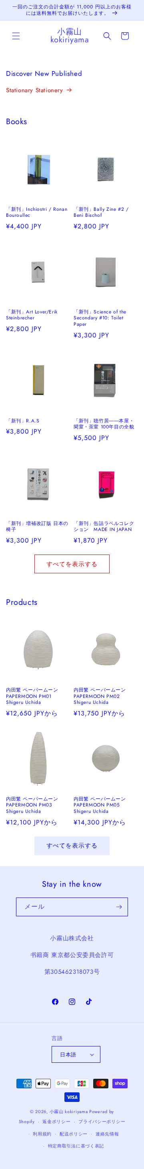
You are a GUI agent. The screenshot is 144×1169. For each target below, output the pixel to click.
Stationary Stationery (34, 90)
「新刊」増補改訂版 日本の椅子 (37, 527)
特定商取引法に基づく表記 (76, 1146)
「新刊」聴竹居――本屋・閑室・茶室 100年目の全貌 (104, 424)
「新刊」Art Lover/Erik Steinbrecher (32, 315)
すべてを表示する (72, 564)
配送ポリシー (74, 1134)
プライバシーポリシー (101, 1121)
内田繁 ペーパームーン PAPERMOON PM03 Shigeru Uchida (32, 805)
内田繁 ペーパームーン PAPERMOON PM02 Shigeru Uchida (100, 696)
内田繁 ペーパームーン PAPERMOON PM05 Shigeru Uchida (100, 805)
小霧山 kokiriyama (70, 1111)
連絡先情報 (107, 1134)
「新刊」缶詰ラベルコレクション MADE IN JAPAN (104, 527)
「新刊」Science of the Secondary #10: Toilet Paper (100, 318)
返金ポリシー (56, 1121)
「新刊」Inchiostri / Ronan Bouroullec (36, 212)
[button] (16, 36)
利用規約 (42, 1134)
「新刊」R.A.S (22, 421)
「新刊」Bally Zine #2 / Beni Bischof (101, 212)
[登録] (119, 907)
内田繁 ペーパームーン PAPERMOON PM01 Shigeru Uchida (32, 696)
